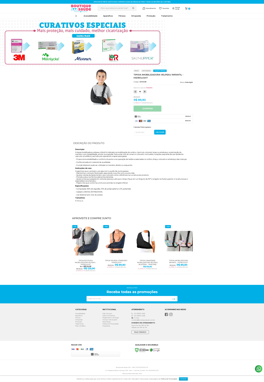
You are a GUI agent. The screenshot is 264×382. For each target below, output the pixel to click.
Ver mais (85, 272)
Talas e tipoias (160, 71)
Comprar (147, 108)
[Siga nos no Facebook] (167, 314)
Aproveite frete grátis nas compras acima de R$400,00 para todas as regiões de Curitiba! (132, 2)
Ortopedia (146, 71)
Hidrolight (189, 82)
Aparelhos (78, 316)
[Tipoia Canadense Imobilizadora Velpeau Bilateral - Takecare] (147, 249)
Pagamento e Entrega (111, 318)
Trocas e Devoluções (110, 320)
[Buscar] (132, 8)
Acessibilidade (80, 313)
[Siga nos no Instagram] (171, 314)
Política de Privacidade (111, 324)
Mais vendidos (80, 326)
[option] (132, 43)
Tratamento (79, 324)
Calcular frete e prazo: (142, 127)
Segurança (106, 326)
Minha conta (177, 8)
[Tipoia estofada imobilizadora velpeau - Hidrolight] (85, 249)
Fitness (77, 318)
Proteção (78, 322)
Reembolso (107, 322)
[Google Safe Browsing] (155, 350)
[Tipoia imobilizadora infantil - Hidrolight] (178, 249)
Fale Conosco (107, 313)
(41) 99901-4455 (139, 313)
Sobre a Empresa (109, 316)
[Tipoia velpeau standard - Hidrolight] (116, 249)
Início (136, 71)
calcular (160, 132)
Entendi (183, 379)
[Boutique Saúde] (83, 8)
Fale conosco (140, 332)
